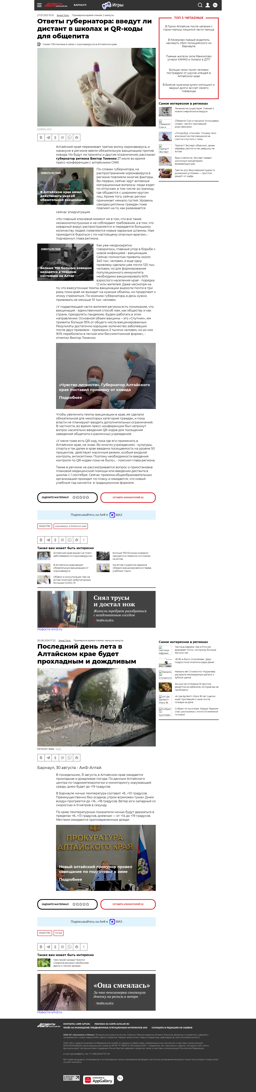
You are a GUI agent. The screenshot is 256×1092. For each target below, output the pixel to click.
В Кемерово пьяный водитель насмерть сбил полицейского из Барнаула (188, 43)
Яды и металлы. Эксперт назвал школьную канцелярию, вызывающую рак (193, 160)
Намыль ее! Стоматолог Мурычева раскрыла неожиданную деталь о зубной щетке (195, 674)
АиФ (58, 748)
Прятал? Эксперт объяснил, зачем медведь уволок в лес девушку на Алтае (195, 148)
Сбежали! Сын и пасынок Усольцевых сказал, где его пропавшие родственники (197, 123)
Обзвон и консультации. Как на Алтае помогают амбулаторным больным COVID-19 (72, 579)
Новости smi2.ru (49, 629)
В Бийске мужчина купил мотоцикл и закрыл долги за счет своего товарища (189, 88)
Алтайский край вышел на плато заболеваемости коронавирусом (72, 554)
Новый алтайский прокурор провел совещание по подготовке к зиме (95, 869)
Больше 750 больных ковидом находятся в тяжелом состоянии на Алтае (131, 556)
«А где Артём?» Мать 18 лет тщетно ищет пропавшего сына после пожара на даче (195, 699)
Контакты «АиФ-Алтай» (76, 1024)
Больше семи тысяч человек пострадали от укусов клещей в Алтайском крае (189, 73)
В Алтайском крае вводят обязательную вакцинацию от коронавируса (70, 567)
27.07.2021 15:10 (45, 15)
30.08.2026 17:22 (46, 640)
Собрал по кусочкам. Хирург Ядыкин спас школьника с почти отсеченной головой (196, 711)
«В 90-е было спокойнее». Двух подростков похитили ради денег (194, 661)
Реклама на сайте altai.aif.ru (112, 1024)
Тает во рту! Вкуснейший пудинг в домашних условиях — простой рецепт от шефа (195, 173)
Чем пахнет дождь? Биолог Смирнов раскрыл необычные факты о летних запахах (71, 962)
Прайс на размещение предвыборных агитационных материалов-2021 (105, 1028)
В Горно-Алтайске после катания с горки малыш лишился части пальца (188, 28)
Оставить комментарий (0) (128, 497)
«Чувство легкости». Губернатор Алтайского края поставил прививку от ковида (104, 387)
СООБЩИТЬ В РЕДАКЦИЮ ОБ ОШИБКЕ (172, 1028)
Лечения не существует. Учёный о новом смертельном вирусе (194, 110)
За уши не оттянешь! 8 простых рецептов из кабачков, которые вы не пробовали (197, 686)
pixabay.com (44, 128)
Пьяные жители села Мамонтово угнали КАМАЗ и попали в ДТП (189, 58)
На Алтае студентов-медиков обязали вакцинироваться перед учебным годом (132, 567)
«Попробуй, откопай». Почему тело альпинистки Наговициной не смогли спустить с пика (195, 136)
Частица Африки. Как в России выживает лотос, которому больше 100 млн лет (195, 649)
